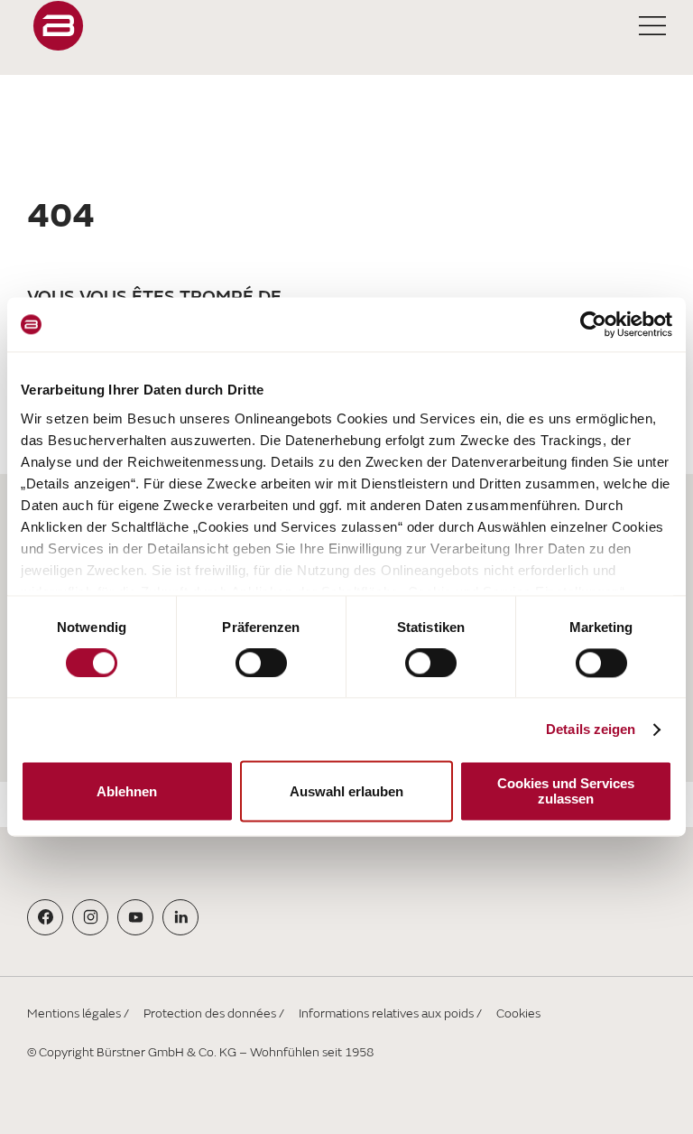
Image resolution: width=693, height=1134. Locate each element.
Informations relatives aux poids (386, 1013)
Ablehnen (127, 791)
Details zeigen (590, 729)
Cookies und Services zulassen (565, 791)
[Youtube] (135, 917)
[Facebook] (45, 917)
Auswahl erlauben (346, 791)
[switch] (261, 662)
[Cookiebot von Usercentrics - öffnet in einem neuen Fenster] (593, 324)
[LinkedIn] (181, 917)
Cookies (518, 1013)
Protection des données (209, 1013)
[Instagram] (90, 917)
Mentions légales (74, 1013)
